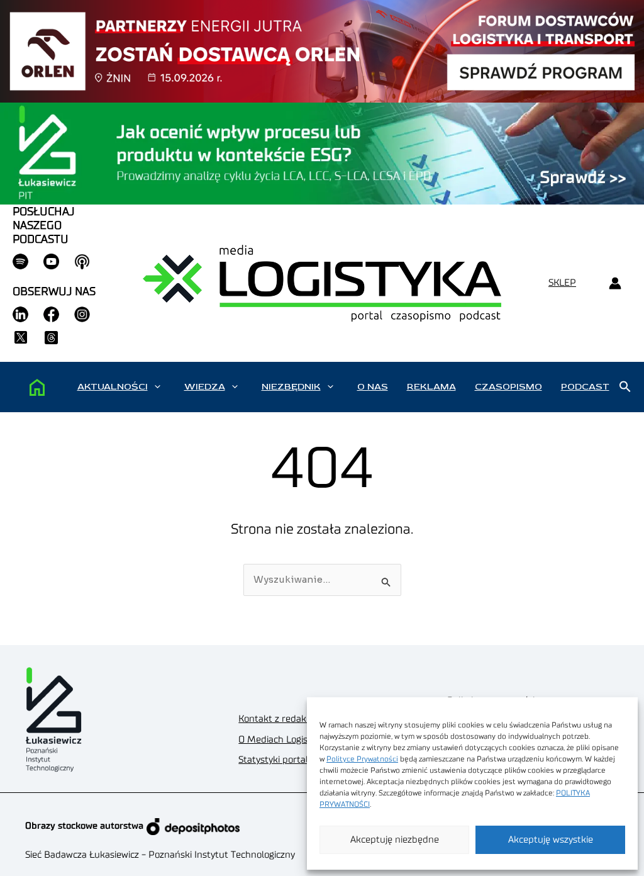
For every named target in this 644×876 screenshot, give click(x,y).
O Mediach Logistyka (282, 739)
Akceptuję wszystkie (550, 840)
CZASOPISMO (508, 387)
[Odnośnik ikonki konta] (614, 283)
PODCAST (585, 387)
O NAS (372, 387)
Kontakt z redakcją (278, 719)
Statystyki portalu (276, 760)
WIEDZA (204, 387)
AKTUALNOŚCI (112, 387)
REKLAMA (431, 387)
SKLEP (562, 283)
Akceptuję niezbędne (394, 840)
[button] (157, 387)
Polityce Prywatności (362, 759)
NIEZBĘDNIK (291, 387)
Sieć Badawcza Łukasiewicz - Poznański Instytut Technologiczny (160, 855)
